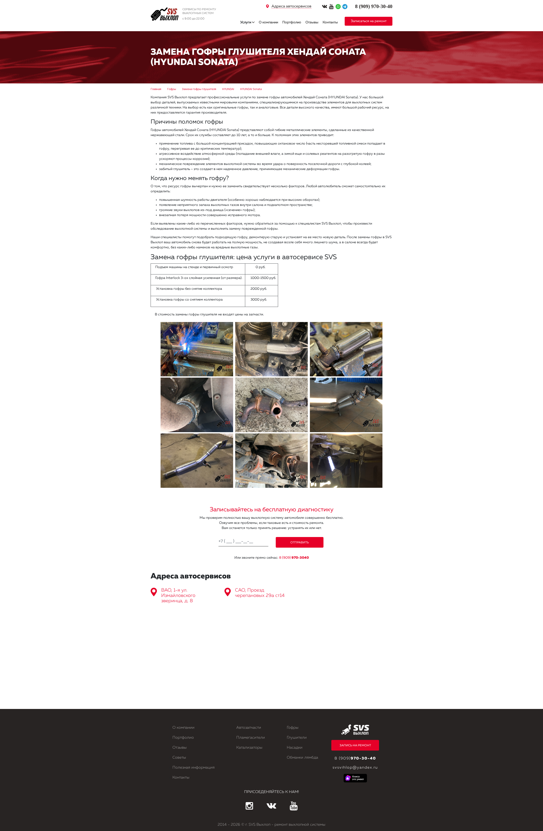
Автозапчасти (248, 728)
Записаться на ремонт (368, 21)
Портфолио (291, 22)
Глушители (297, 738)
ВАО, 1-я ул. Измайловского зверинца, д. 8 (178, 595)
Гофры (292, 728)
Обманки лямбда (302, 757)
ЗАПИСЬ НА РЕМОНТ (355, 745)
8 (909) (294, 558)
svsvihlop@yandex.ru (355, 767)
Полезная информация (193, 767)
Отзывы (311, 22)
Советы (179, 757)
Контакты (330, 22)
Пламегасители (250, 738)
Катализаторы (249, 747)
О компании (268, 22)
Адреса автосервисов (291, 6)
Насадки (294, 747)
